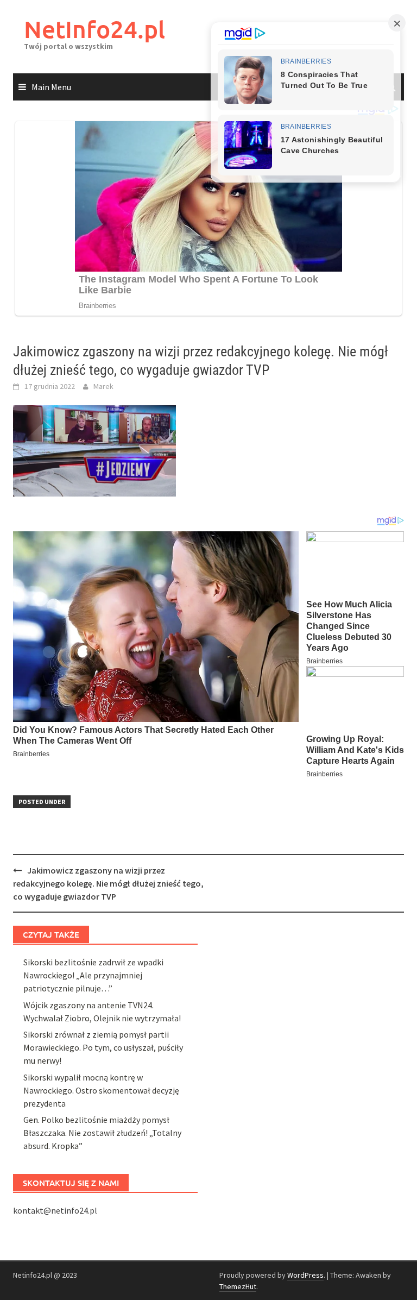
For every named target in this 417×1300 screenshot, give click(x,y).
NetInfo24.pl (94, 29)
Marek (103, 386)
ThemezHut (237, 1286)
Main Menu (51, 86)
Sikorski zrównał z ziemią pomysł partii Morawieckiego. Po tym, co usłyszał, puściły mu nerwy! (103, 1047)
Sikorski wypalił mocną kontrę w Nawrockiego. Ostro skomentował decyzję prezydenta (101, 1090)
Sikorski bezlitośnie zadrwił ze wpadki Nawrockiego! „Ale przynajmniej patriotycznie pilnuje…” (93, 975)
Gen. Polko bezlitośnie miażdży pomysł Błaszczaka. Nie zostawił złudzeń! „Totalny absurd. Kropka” (102, 1132)
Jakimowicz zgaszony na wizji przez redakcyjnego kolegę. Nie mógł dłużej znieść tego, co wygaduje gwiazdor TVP (108, 883)
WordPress (305, 1275)
